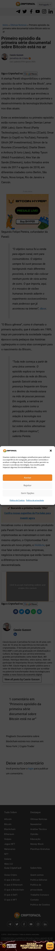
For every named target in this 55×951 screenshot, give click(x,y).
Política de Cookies (17, 500)
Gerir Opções (27, 493)
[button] (50, 450)
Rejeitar (27, 485)
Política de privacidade (35, 500)
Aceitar (27, 477)
